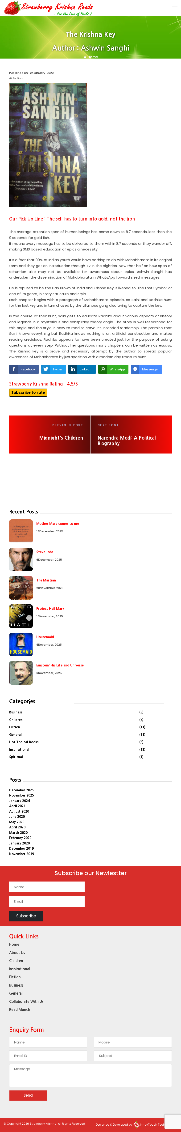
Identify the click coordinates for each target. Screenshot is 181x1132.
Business (15, 712)
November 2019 (21, 854)
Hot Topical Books (23, 742)
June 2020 (17, 816)
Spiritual (16, 757)
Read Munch (19, 1009)
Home (93, 57)
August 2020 (19, 811)
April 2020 (17, 827)
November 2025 (21, 795)
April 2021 (17, 806)
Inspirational (19, 749)
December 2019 (21, 848)
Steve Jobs (44, 552)
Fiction (18, 78)
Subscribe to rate (28, 392)
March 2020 (18, 832)
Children (16, 719)
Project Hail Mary (50, 608)
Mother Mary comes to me (57, 523)
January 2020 (19, 843)
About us (17, 952)
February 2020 (20, 837)
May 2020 (16, 822)
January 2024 (19, 800)
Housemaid (45, 637)
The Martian (46, 580)
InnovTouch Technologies (158, 1125)
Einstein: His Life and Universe (60, 665)
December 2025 (21, 790)
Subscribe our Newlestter (91, 874)
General (15, 734)
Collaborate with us (26, 1001)
